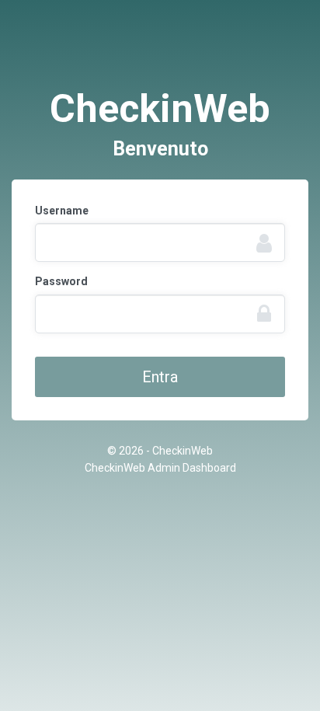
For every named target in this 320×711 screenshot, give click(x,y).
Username (62, 210)
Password (61, 281)
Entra (160, 377)
